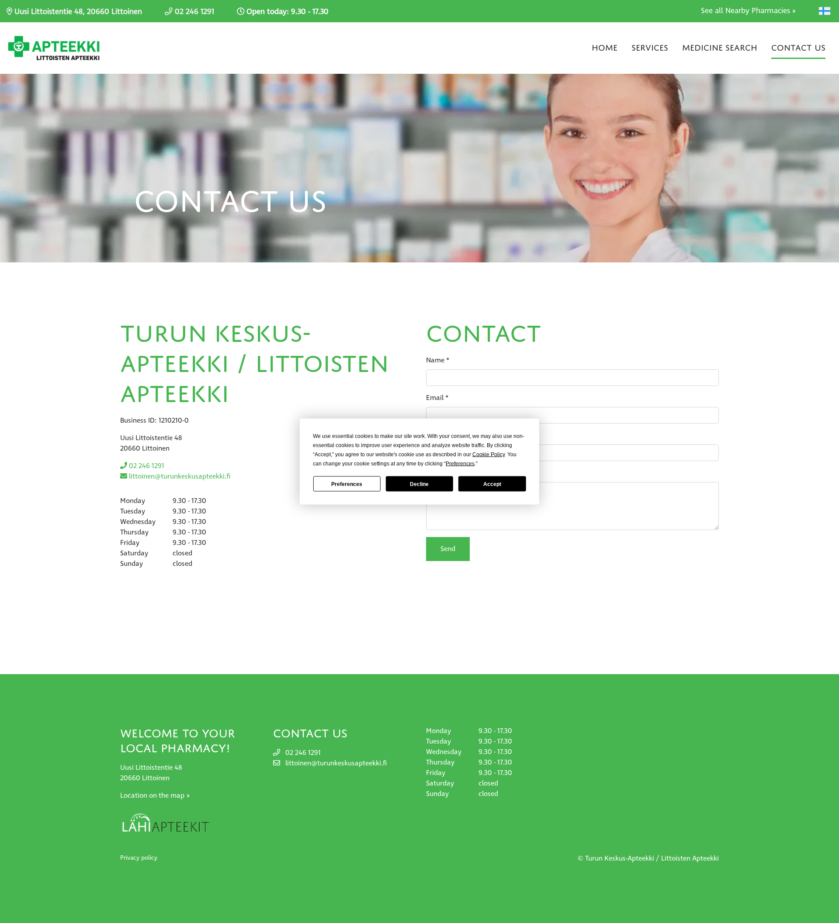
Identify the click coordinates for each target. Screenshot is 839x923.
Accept (492, 484)
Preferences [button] (460, 464)
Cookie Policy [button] (488, 454)
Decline (419, 484)
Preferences (346, 484)
